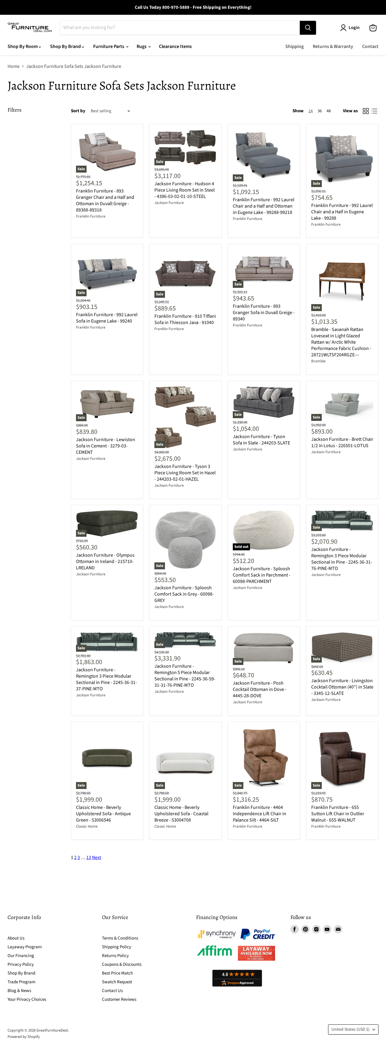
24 (310, 111)
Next (96, 857)
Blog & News (19, 991)
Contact (370, 46)
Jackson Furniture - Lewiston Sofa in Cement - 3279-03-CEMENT (105, 446)
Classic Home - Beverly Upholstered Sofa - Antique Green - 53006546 (103, 813)
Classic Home (86, 826)
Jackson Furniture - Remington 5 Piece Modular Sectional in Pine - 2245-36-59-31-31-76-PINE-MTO (184, 676)
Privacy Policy (21, 964)
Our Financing (21, 956)
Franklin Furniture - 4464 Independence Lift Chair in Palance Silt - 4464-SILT (259, 813)
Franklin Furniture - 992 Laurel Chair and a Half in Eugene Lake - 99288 (342, 211)
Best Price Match (117, 973)
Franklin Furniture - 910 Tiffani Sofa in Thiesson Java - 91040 (185, 319)
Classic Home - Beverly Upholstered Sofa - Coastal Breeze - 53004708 (181, 813)
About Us (16, 938)
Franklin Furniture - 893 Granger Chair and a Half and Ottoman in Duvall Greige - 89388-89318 (105, 200)
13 (88, 857)
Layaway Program (25, 947)
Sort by (78, 110)
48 (329, 111)
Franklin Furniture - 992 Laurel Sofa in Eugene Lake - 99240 (107, 317)
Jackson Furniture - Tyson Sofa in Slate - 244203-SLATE (261, 439)
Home (14, 66)
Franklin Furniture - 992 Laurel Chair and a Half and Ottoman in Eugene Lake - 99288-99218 (263, 206)
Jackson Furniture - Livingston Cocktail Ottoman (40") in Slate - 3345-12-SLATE (342, 687)
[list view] (374, 111)
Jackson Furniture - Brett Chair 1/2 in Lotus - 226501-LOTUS (342, 442)
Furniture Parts (109, 46)
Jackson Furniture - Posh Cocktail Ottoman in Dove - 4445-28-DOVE (259, 689)
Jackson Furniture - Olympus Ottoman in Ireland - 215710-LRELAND (105, 561)
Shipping (294, 46)
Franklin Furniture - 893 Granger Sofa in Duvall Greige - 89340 (264, 312)
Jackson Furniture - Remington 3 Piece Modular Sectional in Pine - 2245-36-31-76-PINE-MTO (341, 559)
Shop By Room (23, 46)
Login (354, 27)
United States (350, 1029)
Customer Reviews (119, 999)
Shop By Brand (66, 46)
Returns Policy (115, 956)
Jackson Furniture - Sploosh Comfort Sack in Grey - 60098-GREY (184, 594)
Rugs (142, 46)
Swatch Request (117, 982)
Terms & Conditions (120, 938)
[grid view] (366, 111)
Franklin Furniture (90, 216)
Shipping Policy (116, 947)
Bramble (318, 361)
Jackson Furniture (169, 202)
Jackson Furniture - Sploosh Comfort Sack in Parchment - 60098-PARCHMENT (261, 575)
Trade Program (21, 982)
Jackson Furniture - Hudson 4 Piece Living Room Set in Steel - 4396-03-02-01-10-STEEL (184, 190)
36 (320, 111)
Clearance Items (175, 46)
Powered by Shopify (24, 1036)
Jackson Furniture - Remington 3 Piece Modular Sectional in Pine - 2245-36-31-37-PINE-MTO (106, 679)
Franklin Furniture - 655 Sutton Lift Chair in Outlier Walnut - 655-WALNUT (337, 813)
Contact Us (112, 991)
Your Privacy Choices (27, 999)
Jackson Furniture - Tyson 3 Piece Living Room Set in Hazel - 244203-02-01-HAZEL (185, 472)
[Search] (308, 28)
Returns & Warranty (333, 46)
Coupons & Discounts (121, 964)
